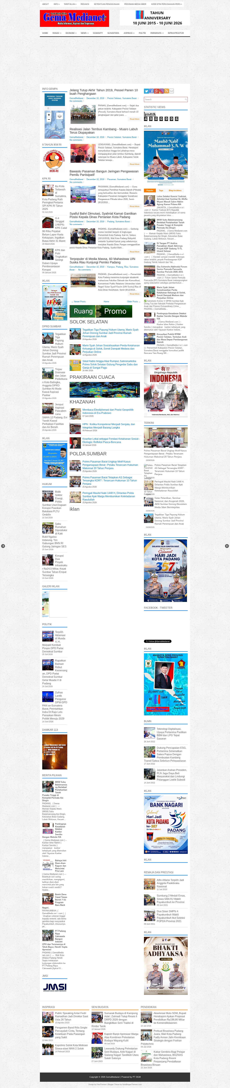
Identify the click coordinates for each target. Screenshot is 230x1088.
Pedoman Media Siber (135, 4)
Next (227, 546)
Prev (3, 546)
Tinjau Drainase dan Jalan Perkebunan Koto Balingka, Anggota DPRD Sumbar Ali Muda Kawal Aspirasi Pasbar (54, 382)
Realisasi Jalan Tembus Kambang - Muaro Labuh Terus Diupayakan (104, 130)
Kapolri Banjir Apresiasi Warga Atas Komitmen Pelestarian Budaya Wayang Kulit (121, 1037)
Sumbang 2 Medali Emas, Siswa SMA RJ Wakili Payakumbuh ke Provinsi (171, 899)
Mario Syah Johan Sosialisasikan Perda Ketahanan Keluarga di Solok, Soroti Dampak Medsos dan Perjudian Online (111, 348)
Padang (110, 221)
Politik (142, 33)
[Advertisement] (115, 60)
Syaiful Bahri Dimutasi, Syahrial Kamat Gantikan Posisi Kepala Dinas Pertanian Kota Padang (103, 215)
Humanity (98, 33)
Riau (126, 267)
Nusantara (113, 33)
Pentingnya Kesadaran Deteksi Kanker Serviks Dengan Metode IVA (172, 316)
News (85, 33)
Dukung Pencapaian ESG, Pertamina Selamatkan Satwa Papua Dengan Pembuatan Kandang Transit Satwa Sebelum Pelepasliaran (165, 754)
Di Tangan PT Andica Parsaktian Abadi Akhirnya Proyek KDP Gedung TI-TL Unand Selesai (169, 247)
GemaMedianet (113, 1077)
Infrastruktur (176, 33)
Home (45, 33)
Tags (161, 190)
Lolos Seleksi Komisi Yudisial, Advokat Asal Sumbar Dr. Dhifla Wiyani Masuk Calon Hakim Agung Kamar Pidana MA (172, 200)
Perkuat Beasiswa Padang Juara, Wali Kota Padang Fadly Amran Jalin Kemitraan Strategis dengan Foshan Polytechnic (163, 1037)
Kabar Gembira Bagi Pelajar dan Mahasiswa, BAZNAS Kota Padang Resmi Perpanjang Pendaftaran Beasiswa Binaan (163, 1058)
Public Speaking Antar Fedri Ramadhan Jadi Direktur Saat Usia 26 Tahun (71, 1016)
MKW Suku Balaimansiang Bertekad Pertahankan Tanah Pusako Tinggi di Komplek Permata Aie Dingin (170, 224)
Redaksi (85, 4)
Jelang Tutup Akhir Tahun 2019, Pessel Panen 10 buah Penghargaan (104, 91)
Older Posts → (134, 301)
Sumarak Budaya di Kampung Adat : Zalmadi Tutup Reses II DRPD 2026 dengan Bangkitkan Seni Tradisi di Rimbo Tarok (115, 1020)
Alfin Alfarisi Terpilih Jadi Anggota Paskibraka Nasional (170, 883)
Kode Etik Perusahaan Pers (166, 4)
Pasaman (111, 179)
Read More (134, 119)
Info (57, 4)
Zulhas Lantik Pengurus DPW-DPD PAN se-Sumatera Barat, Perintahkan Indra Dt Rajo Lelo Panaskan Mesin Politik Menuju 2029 (54, 705)
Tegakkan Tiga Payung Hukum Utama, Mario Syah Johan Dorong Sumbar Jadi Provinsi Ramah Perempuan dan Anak (110, 333)
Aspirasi (129, 33)
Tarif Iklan (70, 4)
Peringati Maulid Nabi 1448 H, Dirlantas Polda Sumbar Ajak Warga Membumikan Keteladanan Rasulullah (108, 496)
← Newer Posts (78, 301)
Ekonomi (71, 33)
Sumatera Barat (129, 98)
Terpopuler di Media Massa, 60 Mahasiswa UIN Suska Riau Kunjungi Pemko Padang (102, 260)
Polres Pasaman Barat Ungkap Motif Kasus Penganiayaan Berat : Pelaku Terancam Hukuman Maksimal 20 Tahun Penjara (110, 465)
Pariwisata (157, 33)
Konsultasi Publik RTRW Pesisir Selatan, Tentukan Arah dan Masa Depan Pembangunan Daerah (172, 338)
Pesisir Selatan (114, 98)
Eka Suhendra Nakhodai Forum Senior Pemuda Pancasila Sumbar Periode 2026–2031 (172, 269)
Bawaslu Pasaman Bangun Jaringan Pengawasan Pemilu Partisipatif (104, 173)
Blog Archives (175, 190)
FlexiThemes (102, 1084)
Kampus (111, 267)
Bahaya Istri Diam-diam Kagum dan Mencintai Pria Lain (60, 865)
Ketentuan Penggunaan (106, 4)
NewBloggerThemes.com (132, 1084)
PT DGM (137, 1077)
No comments (76, 101)
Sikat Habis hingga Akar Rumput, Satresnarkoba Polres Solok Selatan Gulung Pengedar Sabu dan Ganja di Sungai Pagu (110, 364)
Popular (149, 190)
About (45, 4)
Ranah (57, 33)
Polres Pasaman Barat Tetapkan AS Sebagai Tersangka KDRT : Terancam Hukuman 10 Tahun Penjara (109, 480)
